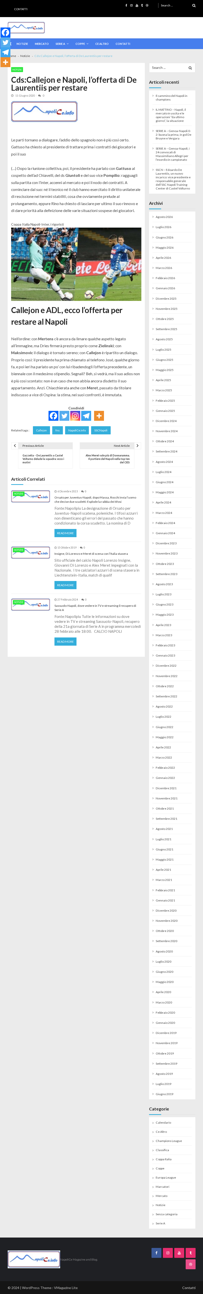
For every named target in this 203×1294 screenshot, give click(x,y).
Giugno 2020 (164, 972)
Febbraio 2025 (165, 400)
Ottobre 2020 (165, 931)
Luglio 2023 (163, 594)
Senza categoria (167, 1214)
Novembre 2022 (167, 676)
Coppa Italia (164, 1159)
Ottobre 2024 (165, 441)
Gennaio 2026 (165, 288)
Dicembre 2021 (166, 788)
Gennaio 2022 (165, 778)
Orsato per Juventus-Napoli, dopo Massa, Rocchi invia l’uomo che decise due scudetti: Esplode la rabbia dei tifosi (95, 499)
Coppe (80, 43)
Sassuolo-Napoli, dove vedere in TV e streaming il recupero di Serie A (95, 608)
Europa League (166, 1177)
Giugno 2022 (164, 727)
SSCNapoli (100, 430)
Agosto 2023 (164, 584)
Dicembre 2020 (166, 910)
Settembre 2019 (166, 1063)
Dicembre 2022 (166, 665)
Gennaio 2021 (165, 900)
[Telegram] (86, 416)
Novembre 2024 (167, 431)
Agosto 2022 (164, 706)
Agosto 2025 (164, 339)
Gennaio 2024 (165, 533)
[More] (99, 416)
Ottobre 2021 (165, 808)
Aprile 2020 (163, 992)
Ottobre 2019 (165, 1053)
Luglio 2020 (163, 961)
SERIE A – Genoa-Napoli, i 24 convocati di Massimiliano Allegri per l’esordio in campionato (173, 154)
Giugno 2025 (164, 360)
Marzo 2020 (164, 1002)
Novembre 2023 (167, 553)
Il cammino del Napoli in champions (171, 97)
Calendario (163, 1122)
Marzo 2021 (164, 880)
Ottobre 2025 (165, 319)
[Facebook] (53, 416)
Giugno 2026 (164, 237)
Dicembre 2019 (166, 1033)
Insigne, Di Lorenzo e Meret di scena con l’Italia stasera (91, 553)
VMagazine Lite (66, 1288)
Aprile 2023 (163, 625)
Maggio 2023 (165, 614)
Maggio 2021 (165, 859)
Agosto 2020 (164, 951)
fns (57, 430)
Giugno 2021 (164, 849)
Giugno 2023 (164, 604)
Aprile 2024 (163, 502)
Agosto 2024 (164, 462)
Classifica (162, 1150)
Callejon (41, 430)
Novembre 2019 (167, 1043)
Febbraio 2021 (165, 890)
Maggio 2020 (165, 982)
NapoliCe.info (77, 430)
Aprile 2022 (163, 747)
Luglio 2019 (163, 1084)
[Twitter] (64, 416)
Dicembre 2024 (166, 421)
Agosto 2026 (164, 217)
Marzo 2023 (164, 635)
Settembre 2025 (166, 329)
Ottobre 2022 (165, 686)
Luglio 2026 (163, 227)
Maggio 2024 (165, 492)
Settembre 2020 (166, 941)
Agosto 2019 (164, 1074)
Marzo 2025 (164, 390)
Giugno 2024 (164, 482)
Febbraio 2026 (165, 278)
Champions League (169, 1141)
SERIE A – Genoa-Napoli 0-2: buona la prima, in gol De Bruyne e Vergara (173, 134)
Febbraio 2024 (165, 523)
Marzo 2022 (164, 757)
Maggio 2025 (165, 370)
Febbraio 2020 (165, 1012)
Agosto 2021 (164, 829)
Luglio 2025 (163, 349)
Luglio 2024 (163, 472)
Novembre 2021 (167, 798)
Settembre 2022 (166, 696)
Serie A (60, 43)
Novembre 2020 (167, 921)
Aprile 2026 (163, 258)
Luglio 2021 (163, 839)
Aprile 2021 (163, 869)
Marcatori (162, 1186)
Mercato (42, 43)
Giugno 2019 (164, 1094)
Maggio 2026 (165, 247)
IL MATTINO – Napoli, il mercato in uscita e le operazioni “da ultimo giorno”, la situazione (171, 115)
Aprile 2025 (163, 380)
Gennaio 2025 (165, 411)
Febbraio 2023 (165, 645)
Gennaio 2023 (165, 655)
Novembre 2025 (167, 309)
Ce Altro (102, 43)
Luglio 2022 (163, 716)
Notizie (22, 43)
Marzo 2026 (164, 268)
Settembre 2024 (166, 451)
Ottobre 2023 (165, 564)
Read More (65, 533)
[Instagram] (75, 416)
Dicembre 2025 (166, 298)
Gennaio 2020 (165, 1023)
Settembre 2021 (166, 818)
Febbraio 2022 (165, 767)
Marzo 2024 (164, 513)
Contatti (20, 9)
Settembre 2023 (166, 574)
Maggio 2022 (165, 737)
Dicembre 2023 (166, 543)
